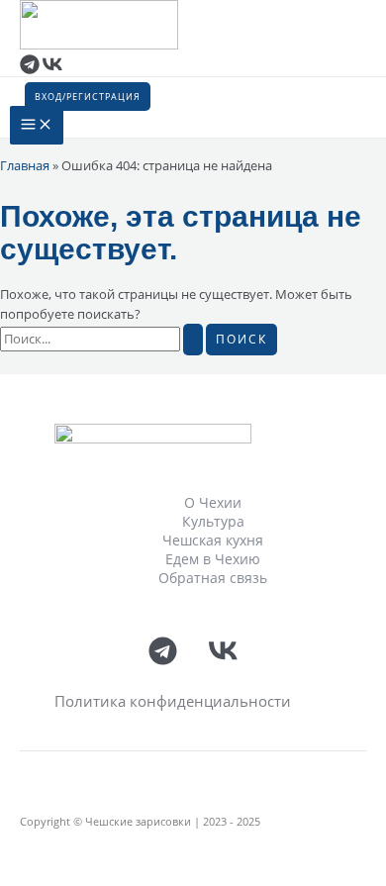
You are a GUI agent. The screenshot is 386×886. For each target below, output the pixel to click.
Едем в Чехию (212, 558)
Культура (213, 521)
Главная (24, 165)
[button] (87, 96)
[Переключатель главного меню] (36, 125)
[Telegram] (30, 69)
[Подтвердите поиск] (193, 339)
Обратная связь (212, 577)
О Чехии (212, 502)
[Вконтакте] (223, 660)
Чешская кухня (212, 540)
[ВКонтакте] (52, 69)
